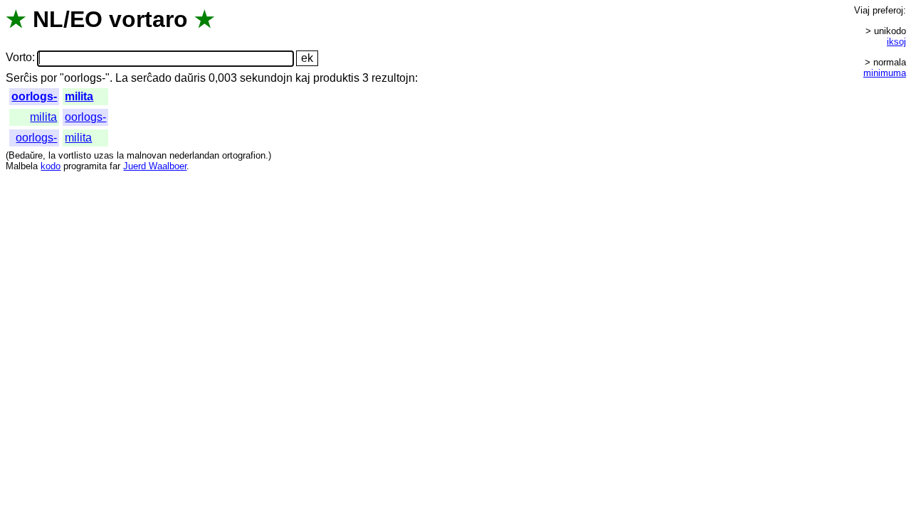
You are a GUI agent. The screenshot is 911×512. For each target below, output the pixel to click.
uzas (104, 155)
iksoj (896, 41)
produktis (336, 78)
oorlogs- (34, 96)
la (52, 155)
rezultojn (393, 78)
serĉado (151, 78)
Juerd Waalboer (154, 166)
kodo (50, 166)
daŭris (190, 78)
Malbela (22, 166)
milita (79, 96)
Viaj (862, 10)
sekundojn (266, 78)
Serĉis (22, 78)
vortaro (148, 19)
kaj (302, 78)
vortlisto (74, 155)
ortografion (243, 155)
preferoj (888, 10)
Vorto (19, 58)
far (115, 166)
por (49, 78)
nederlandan (194, 155)
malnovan (147, 155)
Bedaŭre (26, 155)
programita (85, 166)
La (121, 78)
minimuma (884, 73)
